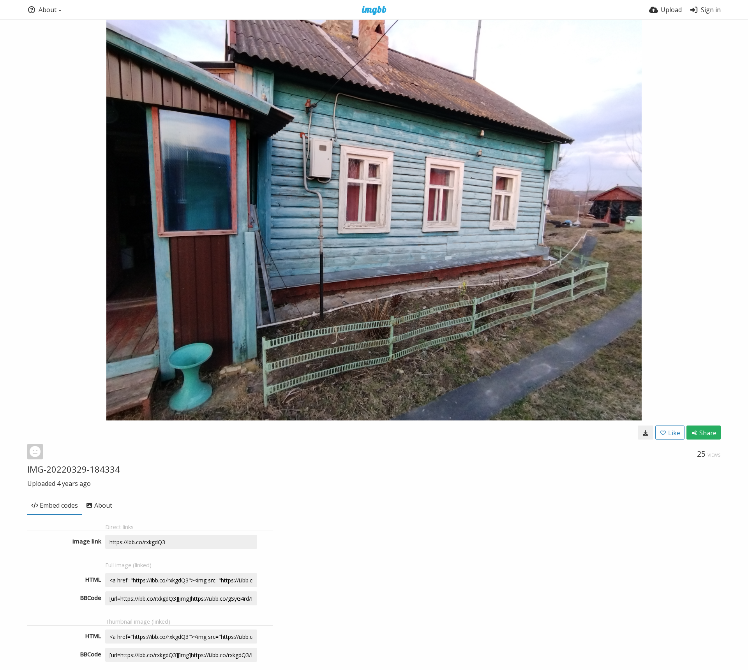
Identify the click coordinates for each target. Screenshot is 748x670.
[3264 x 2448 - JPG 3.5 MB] (645, 433)
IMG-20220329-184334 (73, 469)
